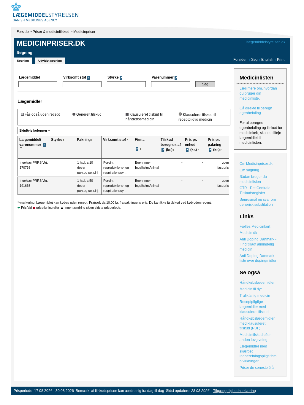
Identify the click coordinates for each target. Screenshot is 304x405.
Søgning (23, 60)
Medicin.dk (248, 233)
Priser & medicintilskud (51, 32)
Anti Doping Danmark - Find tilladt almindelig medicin (258, 244)
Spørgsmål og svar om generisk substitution (258, 202)
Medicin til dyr (251, 289)
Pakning (84, 140)
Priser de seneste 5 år (257, 368)
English (267, 60)
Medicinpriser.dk (51, 43)
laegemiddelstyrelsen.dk (265, 42)
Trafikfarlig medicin (255, 296)
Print (280, 60)
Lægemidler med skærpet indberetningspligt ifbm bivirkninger (258, 353)
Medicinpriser (84, 32)
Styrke (56, 140)
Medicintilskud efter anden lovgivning (255, 337)
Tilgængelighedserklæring (234, 391)
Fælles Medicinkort (255, 226)
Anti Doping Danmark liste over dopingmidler (258, 258)
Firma (140, 140)
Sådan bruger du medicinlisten (253, 179)
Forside (23, 32)
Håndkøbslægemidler (257, 282)
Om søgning (249, 170)
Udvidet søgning (50, 60)
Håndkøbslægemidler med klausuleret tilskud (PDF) (257, 323)
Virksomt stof (114, 140)
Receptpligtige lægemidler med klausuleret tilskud (254, 307)
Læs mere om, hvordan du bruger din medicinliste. (258, 93)
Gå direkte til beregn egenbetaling (256, 110)
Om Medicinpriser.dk (256, 164)
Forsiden (240, 60)
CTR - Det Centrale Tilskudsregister (255, 190)
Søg (254, 60)
